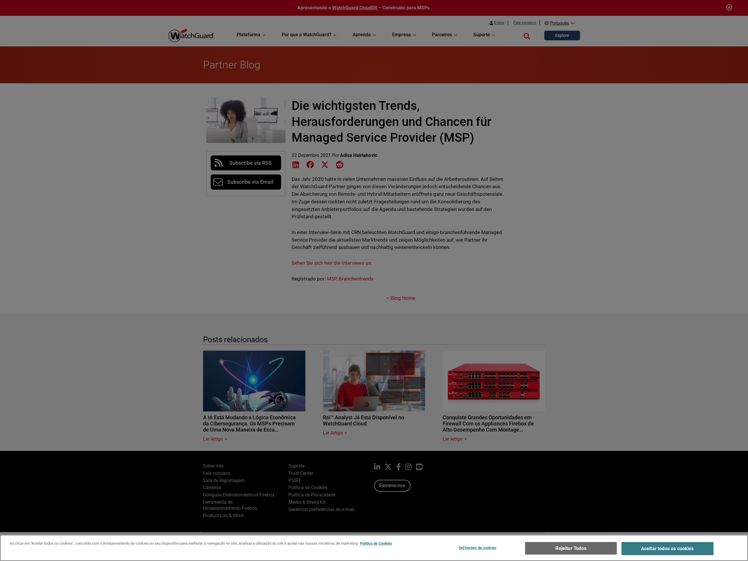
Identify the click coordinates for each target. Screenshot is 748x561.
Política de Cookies (376, 543)
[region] (374, 548)
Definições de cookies (477, 548)
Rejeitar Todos (570, 548)
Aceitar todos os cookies (667, 548)
